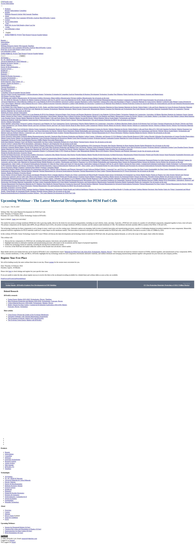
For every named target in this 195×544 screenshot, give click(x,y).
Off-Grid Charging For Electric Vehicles (169, 129)
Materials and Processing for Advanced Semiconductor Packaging (84, 107)
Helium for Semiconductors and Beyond (163, 103)
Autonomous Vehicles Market (79, 123)
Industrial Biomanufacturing (185, 103)
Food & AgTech (6, 69)
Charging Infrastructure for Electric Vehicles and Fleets (175, 123)
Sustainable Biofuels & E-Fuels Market (65, 142)
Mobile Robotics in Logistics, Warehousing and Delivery (60, 162)
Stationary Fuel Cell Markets (23, 142)
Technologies (9, 193)
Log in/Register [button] (6, 51)
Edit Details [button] (16, 49)
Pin (17, 279)
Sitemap (7, 514)
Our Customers (21, 18)
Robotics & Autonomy (8, 80)
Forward (6, 279)
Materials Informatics (65, 109)
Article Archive (10, 463)
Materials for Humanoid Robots (31, 162)
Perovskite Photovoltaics (56, 140)
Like (14, 279)
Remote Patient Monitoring (143, 145)
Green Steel (76, 138)
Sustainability (5, 85)
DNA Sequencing (94, 145)
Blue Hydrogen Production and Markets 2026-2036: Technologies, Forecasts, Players (35, 301)
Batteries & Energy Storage (9, 63)
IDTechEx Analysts (33, 18)
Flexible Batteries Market (89, 116)
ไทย (23, 35)
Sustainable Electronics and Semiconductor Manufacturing (88, 182)
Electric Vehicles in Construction (137, 125)
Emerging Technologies (12, 459)
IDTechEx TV (9, 467)
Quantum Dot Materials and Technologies (119, 109)
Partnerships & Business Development (87, 94)
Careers (52, 18)
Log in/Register (10, 29)
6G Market (30, 100)
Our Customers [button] (17, 48)
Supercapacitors (33, 120)
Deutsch (28, 35)
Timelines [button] (31, 46)
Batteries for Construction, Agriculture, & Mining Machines (148, 114)
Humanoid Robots (152, 160)
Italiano (45, 35)
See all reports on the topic (100, 98)
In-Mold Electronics (116, 155)
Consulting (22, 10)
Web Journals (27, 14)
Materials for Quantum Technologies (46, 109)
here (10, 271)
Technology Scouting (106, 94)
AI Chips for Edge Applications (82, 164)
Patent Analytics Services (132, 94)
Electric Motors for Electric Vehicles (115, 125)
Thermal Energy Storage (68, 120)
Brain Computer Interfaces (56, 175)
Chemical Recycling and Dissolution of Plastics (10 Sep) (23, 529)
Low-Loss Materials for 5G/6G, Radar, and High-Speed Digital (81, 100)
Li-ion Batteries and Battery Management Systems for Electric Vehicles (120, 116)
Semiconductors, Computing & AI (16, 497)
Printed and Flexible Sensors (155, 155)
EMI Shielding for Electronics (84, 103)
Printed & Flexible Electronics (10, 76)
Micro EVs (152, 129)
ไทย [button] (19, 53)
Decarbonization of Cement (170, 136)
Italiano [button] (41, 53)
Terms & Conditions (11, 517)
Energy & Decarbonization (9, 67)
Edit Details (20, 25)
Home (3, 193)
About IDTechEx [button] (6, 48)
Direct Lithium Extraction (46, 103)
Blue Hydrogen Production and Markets (71, 136)
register (51, 262)
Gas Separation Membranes (30, 138)
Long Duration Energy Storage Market (13, 118)
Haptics (148, 175)
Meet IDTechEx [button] (41, 48)
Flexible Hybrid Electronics (101, 155)
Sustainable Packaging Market (117, 182)
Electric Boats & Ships (73, 125)
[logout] (12, 540)
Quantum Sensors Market (89, 158)
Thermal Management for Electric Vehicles (77, 133)
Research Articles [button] (12, 46)
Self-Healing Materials (153, 109)
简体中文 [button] (9, 53)
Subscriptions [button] (5, 42)
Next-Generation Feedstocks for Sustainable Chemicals (114, 180)
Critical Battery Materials (12, 103)
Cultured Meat (16, 144)
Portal (7, 25)
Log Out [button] (28, 49)
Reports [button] (3, 40)
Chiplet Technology (172, 164)
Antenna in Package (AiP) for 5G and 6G (47, 100)
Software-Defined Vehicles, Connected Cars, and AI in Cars (26, 133)
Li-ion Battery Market (150, 116)
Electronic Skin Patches (108, 145)
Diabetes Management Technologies (51, 145)
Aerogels (77, 102)
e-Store (26, 25)
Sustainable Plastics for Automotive (172, 109)
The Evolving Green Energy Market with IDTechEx (25, 320)
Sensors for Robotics (149, 162)
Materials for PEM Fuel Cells (24, 109)
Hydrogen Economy (86, 138)
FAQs (7, 519)
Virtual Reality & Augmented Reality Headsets (21, 191)
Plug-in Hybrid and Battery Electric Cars (24, 131)
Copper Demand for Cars (9, 125)
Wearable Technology (8, 89)
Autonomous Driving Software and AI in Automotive (50, 160)
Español (39, 35)
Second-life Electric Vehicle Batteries (92, 118)
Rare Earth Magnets (139, 109)
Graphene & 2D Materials (103, 103)
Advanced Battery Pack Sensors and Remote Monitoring (73, 114)
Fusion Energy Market (13, 138)
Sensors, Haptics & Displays (10, 83)
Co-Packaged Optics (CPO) (55, 151)
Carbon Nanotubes (94, 102)
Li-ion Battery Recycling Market (11, 107)
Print (2, 279)
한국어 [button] (15, 53)
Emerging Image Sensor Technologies (110, 175)
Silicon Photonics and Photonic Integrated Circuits (125, 151)
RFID (141, 100)
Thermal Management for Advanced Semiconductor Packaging (59, 171)
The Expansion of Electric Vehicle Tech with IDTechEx (26, 318)
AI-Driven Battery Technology (119, 114)
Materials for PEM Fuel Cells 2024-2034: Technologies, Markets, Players (88, 252)
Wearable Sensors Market (156, 176)
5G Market (22, 100)
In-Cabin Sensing (163, 160)
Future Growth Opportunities (16, 94)
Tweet (11, 279)
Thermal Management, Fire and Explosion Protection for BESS (97, 120)
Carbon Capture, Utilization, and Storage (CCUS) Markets (103, 136)
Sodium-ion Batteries (8, 120)
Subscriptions (14, 10)
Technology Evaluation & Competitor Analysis (59, 94)
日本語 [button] (3, 53)
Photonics (4, 74)
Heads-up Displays (62, 129)
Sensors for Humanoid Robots (132, 162)
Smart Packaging (148, 100)
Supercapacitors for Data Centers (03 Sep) (18, 531)
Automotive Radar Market (24, 160)
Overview (8, 510)
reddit (20, 279)
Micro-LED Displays (102, 151)
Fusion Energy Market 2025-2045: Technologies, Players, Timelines (30, 299)
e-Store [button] (22, 49)
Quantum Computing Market (71, 158)
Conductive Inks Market (170, 102)
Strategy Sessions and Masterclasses (151, 94)
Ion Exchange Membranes (9, 105)
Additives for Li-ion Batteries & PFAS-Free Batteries (44, 102)
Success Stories (25, 92)
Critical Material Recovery (29, 103)
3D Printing (4, 58)
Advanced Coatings (67, 102)
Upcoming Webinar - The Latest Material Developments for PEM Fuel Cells (50, 193)
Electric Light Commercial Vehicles (91, 125)
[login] (13, 542)
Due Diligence (118, 94)
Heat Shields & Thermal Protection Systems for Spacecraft (130, 103)
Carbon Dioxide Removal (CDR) (133, 136)
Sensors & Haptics (11, 498)
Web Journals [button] (23, 46)
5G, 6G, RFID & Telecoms (9, 60)
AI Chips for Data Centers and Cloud (59, 164)
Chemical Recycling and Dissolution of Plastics (115, 102)
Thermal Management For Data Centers (92, 171)
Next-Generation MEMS (184, 166)
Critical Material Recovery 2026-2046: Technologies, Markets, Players (30, 303)
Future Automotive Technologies (44, 129)
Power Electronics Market (71, 131)
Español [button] (35, 53)
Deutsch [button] (24, 53)
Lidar (78, 151)
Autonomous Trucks (63, 123)
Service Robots (161, 162)
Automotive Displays (38, 151)
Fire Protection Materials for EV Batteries (29, 184)
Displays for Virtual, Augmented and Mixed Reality (81, 175)
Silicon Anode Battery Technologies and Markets (120, 118)
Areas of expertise (14, 92)
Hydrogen (4, 72)
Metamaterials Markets (109, 100)
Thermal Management (8, 87)
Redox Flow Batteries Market (70, 118)
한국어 (19, 35)
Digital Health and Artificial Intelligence (76, 145)
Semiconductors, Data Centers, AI (12, 81)
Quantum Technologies (8, 78)
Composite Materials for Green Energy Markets (146, 102)
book (13, 219)
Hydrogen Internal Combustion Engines (106, 138)
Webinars (8, 14)
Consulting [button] (4, 44)
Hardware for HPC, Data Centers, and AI (82, 166)
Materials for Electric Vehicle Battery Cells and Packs (141, 107)
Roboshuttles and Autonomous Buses (92, 131)
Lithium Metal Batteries (186, 116)
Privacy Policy (9, 516)
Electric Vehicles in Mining (157, 125)
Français (34, 35)
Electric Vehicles (6, 65)
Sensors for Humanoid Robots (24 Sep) (17, 527)
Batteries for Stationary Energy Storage (180, 114)
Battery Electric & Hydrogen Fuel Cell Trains (142, 123)
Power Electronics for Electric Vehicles (49, 131)
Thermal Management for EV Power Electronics (106, 133)
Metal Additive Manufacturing (60, 98)
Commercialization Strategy (35, 94)
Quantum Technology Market (107, 158)
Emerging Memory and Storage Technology (20, 166)
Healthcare (4, 70)
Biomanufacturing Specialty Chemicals (45, 136)
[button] (7, 9)
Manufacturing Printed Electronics (135, 155)
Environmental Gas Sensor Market (134, 175)
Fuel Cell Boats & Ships (9, 129)
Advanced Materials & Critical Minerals (13, 61)
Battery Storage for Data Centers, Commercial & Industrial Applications (24, 116)
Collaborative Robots (107, 160)
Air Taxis (53, 123)
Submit (22, 56)
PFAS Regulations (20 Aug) (14, 533)
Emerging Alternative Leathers (65, 103)
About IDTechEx (10, 18)
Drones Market (22, 125)
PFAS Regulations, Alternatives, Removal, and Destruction (41, 144)
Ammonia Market (26, 136)
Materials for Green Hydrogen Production (172, 107)
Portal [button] (3, 49)
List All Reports (6, 91)
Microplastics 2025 (90, 180)
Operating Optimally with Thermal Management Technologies (28, 316)
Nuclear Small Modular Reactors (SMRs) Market (31, 140)
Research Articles (16, 14)
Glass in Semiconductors (60, 166)
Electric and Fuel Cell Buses (37, 125)
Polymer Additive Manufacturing (81, 98)
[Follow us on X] (99, 365)
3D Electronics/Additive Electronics (39, 98)
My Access (12, 25)
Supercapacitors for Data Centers (49, 120)
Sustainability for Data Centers (43, 142)
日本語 (7, 35)
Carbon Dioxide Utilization (152, 136)
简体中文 (13, 35)
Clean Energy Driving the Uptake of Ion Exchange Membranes (28, 315)
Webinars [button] (4, 46)
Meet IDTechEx (45, 18)
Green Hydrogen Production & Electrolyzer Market (55, 138)
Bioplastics (84, 102)
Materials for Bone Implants (115, 107)
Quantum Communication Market (128, 100)
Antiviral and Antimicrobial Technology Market (23, 145)
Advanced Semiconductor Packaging (19, 151)
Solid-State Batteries (21, 120)
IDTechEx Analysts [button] (29, 48)
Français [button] (30, 53)
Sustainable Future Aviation (54, 133)
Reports (7, 10)
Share (24, 279)
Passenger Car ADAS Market (88, 162)
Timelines (35, 14)
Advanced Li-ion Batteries (100, 114)
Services (3, 94)
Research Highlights (19, 193)
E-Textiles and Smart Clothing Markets (134, 189)
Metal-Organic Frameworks (81, 109)
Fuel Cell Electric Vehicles (25, 129)
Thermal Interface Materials (30, 171)
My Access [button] (8, 49)
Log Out (32, 25)
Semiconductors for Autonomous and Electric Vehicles (145, 131)
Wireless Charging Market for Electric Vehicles (138, 133)
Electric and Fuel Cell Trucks (55, 125)
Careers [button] (48, 48)
